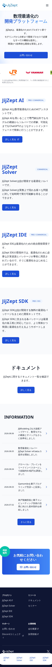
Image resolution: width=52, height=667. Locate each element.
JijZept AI (6, 658)
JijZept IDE (32, 658)
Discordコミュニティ (11, 636)
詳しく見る (10, 139)
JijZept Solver (19, 658)
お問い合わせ (26, 55)
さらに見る (26, 522)
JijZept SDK (45, 658)
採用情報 (32, 634)
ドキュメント (34, 600)
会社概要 (32, 628)
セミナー (32, 605)
